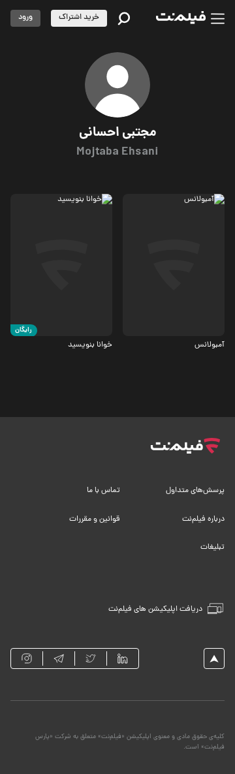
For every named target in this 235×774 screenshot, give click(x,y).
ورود (25, 17)
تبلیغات (212, 547)
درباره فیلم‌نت (203, 519)
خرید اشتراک (79, 17)
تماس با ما (103, 491)
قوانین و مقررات (94, 519)
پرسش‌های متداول (195, 491)
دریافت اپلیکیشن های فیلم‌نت (155, 609)
